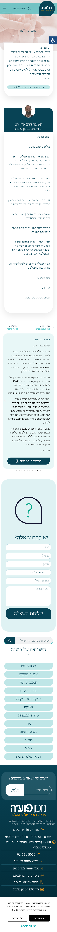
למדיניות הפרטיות (28, 926)
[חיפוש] (9, 640)
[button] (53, 40)
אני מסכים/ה (39, 918)
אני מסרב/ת (17, 918)
